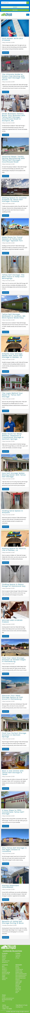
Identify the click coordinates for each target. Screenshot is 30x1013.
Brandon (17, 968)
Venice (3, 975)
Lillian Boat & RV (5, 961)
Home (4, 1005)
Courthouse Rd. (19, 969)
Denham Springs (6, 972)
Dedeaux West (19, 972)
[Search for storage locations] (27, 2)
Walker (3, 976)
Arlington (4, 955)
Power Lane (18, 989)
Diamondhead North (20, 976)
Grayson (4, 958)
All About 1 (4, 968)
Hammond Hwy (5, 973)
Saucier (17, 991)
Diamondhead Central (20, 975)
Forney (3, 996)
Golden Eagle (18, 981)
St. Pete (17, 958)
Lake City (17, 956)
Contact (15, 7)
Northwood (18, 986)
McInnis (17, 985)
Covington (4, 971)
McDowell (17, 984)
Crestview (17, 955)
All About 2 (4, 969)
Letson (3, 959)
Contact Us (19, 1007)
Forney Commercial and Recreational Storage (8, 999)
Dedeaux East (18, 971)
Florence (17, 979)
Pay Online (15, 10)
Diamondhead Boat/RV (21, 973)
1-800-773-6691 (7, 1009)
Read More (5, 52)
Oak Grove (18, 988)
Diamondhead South (20, 978)
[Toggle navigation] (27, 15)
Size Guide (5, 1007)
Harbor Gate (18, 982)
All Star (17, 966)
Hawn (3, 1001)
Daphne (4, 956)
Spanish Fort (5, 962)
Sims (16, 992)
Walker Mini (4, 978)
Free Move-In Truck (21, 1005)
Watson (4, 979)
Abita (3, 966)
